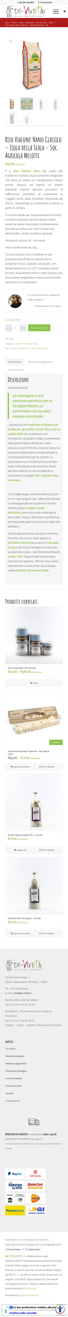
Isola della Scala (24, 348)
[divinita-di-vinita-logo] (28, 11)
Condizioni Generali (15, 1056)
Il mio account (45, 2)
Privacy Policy (14, 1249)
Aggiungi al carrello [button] (21, 767)
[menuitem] (26, 2)
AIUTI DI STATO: (14, 1256)
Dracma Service (29, 1295)
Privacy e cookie (13, 1086)
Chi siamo (10, 1048)
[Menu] (54, 11)
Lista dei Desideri (26, 2)
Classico (12, 348)
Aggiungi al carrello (39, 328)
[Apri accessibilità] (60, 1309)
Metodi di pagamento (16, 1063)
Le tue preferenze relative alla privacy (37, 1307)
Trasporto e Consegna (16, 1071)
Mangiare (29, 344)
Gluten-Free (19, 344)
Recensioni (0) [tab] (16, 369)
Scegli (35, 683)
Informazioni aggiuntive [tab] (40, 362)
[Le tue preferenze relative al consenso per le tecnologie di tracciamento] (6, 1311)
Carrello (9, 1093)
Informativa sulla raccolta (20, 1313)
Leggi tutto (21, 850)
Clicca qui (30, 1288)
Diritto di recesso (14, 1078)
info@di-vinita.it (22, 993)
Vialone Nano (41, 348)
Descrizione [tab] (15, 362)
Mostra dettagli (47, 767)
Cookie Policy (34, 1249)
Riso (36, 344)
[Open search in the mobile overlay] (44, 11)
